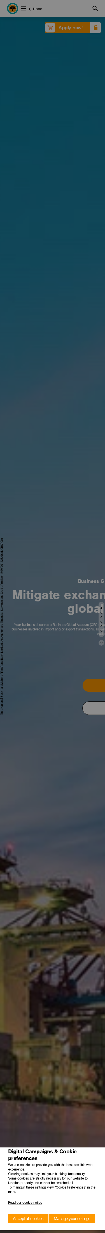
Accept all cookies (28, 1218)
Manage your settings (72, 1218)
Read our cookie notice (25, 1203)
